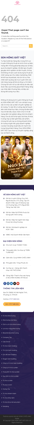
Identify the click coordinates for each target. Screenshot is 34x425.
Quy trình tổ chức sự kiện (11, 376)
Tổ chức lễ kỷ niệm (9, 398)
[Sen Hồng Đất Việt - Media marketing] (17, 3)
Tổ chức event (7, 385)
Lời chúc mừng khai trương (11, 328)
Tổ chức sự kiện (8, 380)
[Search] (32, 3)
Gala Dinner (6, 342)
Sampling (6, 406)
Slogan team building (9, 359)
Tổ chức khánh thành (9, 393)
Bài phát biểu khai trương (11, 333)
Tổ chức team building (10, 346)
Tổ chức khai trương (9, 316)
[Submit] (31, 46)
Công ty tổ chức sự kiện (10, 367)
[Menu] (2, 3)
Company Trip (7, 337)
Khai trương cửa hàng (10, 320)
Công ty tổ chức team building (12, 363)
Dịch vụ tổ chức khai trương (11, 324)
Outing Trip (6, 389)
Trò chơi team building (10, 350)
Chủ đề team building (9, 354)
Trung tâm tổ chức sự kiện (11, 372)
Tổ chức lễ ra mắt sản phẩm (11, 402)
